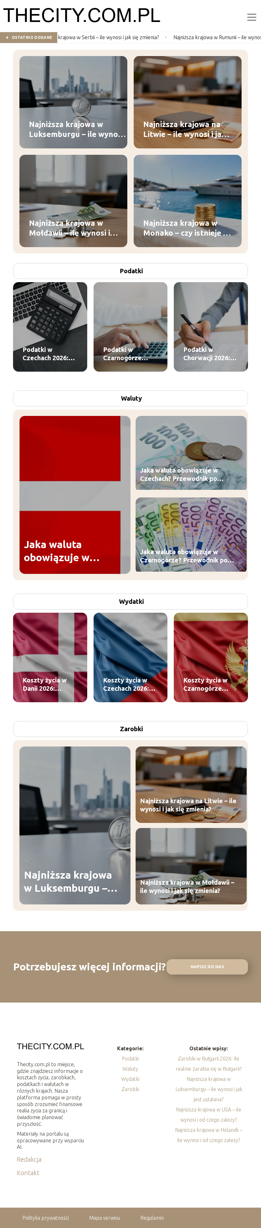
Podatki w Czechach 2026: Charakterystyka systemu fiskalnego (48, 354)
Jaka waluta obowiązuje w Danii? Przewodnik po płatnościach (68, 551)
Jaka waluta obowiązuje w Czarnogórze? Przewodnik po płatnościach (184, 556)
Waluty (131, 398)
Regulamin (152, 1218)
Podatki (131, 271)
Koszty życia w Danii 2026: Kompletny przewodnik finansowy (45, 684)
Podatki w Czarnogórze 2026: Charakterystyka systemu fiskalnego (128, 354)
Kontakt (28, 1172)
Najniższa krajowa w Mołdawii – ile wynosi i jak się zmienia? (69, 228)
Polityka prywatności (45, 1218)
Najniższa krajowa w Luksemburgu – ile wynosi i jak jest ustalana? (76, 129)
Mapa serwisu (104, 1218)
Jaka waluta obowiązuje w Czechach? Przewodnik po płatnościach (179, 475)
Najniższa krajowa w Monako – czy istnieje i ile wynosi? (184, 228)
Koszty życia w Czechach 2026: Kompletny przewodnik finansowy (126, 684)
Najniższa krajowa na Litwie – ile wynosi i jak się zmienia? (184, 129)
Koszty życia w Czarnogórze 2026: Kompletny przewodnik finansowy (208, 684)
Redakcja (29, 1159)
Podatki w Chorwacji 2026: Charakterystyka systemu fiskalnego (208, 354)
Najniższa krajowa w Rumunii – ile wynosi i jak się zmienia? (191, 37)
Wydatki (131, 601)
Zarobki (131, 728)
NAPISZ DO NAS (207, 966)
